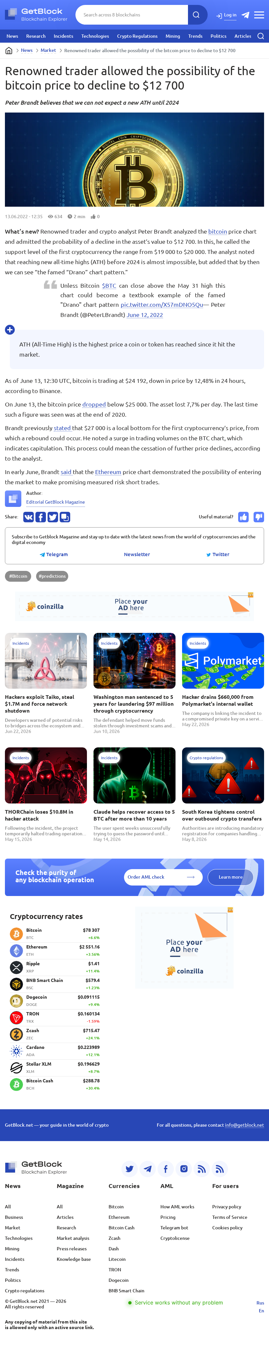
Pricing (168, 1217)
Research (36, 36)
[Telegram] (147, 1169)
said (67, 472)
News (12, 36)
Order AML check (146, 877)
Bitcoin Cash (121, 1227)
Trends (195, 36)
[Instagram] (184, 1169)
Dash (114, 1248)
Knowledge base (74, 1259)
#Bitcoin (18, 576)
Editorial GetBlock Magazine (55, 502)
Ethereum (108, 472)
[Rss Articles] (220, 1169)
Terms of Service (229, 1217)
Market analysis (73, 1238)
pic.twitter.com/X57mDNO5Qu (162, 304)
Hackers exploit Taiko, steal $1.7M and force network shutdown (39, 704)
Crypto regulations (24, 1290)
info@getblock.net (244, 1125)
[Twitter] (129, 1169)
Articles (243, 36)
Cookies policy (227, 1227)
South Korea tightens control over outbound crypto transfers (222, 815)
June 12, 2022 (145, 314)
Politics (218, 36)
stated (63, 428)
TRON (115, 1269)
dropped (94, 404)
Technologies (95, 36)
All (8, 1206)
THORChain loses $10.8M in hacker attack (39, 815)
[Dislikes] (259, 517)
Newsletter (137, 554)
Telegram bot (174, 1227)
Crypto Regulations (137, 36)
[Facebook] (165, 1169)
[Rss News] (202, 1169)
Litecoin (117, 1259)
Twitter (220, 554)
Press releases (72, 1248)
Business (14, 1217)
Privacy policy (226, 1206)
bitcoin (217, 231)
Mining (173, 36)
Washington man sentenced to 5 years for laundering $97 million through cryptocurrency (133, 704)
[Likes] (243, 517)
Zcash (114, 1238)
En (261, 1310)
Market (48, 50)
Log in (230, 14)
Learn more (231, 877)
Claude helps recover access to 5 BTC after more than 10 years (134, 815)
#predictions (52, 576)
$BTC (109, 285)
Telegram (56, 554)
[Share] (28, 517)
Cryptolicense (175, 1238)
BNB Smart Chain (126, 1290)
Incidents (63, 36)
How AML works (177, 1206)
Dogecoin (119, 1280)
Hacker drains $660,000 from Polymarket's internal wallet (218, 700)
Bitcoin (116, 1206)
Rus (260, 1302)
